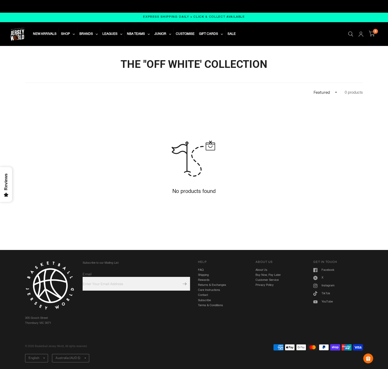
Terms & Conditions (210, 305)
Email (87, 274)
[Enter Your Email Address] (184, 284)
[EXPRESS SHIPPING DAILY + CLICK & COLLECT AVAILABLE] (194, 17)
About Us (261, 270)
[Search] (351, 34)
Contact (203, 295)
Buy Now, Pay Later (268, 275)
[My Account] (361, 34)
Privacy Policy (264, 285)
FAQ (201, 270)
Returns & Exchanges (212, 285)
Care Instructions (209, 290)
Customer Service (267, 280)
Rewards (204, 280)
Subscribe (204, 300)
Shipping (203, 275)
